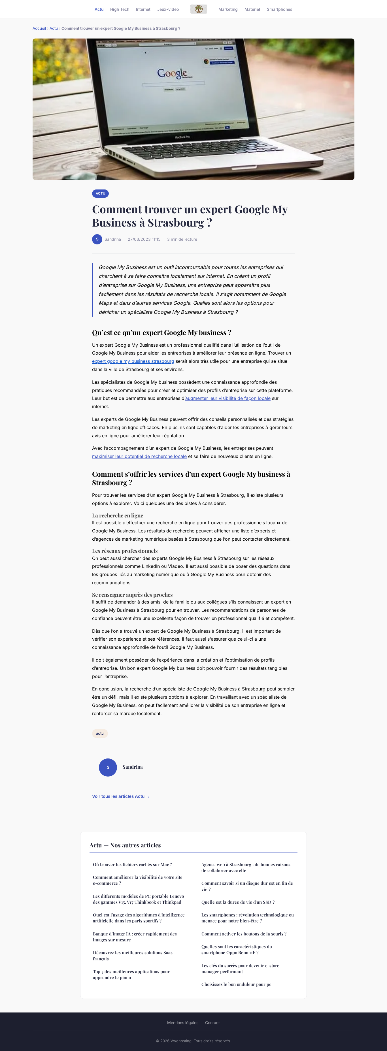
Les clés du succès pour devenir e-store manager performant (240, 968)
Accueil (39, 28)
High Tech (119, 9)
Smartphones (279, 9)
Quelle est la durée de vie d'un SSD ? (238, 902)
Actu (99, 9)
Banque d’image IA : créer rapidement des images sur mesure (135, 937)
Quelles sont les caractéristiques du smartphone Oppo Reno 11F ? (236, 949)
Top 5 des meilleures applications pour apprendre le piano (131, 974)
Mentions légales (182, 1022)
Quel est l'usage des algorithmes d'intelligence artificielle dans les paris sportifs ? (139, 918)
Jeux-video (168, 9)
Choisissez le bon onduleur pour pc (236, 984)
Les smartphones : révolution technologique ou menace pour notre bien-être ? (247, 918)
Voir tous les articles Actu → (121, 796)
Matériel (252, 9)
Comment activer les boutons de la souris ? (243, 934)
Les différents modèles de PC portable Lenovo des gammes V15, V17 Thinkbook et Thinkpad (138, 899)
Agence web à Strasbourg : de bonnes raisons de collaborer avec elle (245, 867)
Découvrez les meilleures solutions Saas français (133, 955)
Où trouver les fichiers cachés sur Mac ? (132, 864)
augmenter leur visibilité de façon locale (228, 398)
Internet (143, 9)
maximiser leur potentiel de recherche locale (139, 456)
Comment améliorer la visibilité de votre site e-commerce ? (137, 880)
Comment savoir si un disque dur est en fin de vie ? (247, 886)
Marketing (228, 9)
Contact (212, 1022)
